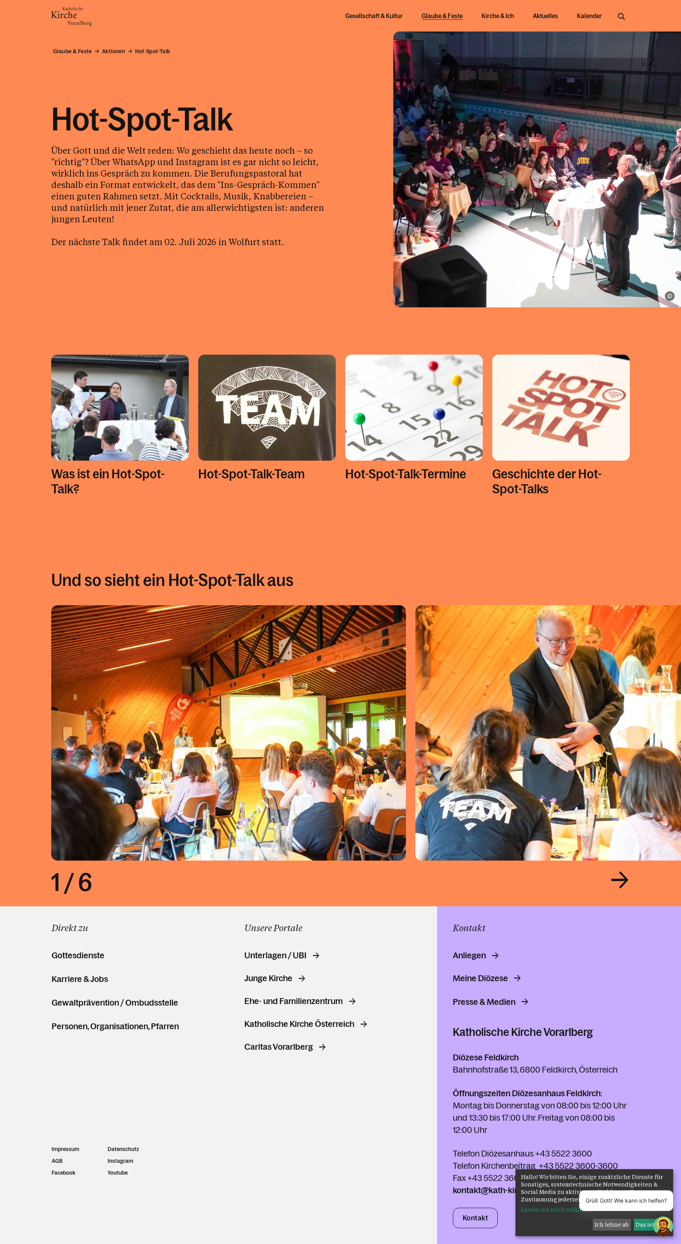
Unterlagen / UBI (275, 955)
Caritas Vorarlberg (278, 1047)
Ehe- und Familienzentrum (293, 1001)
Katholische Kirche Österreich (299, 1024)
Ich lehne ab (612, 1224)
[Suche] (621, 16)
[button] (620, 880)
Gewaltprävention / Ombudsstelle (115, 1003)
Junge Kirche (268, 978)
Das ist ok (649, 1224)
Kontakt (475, 1218)
